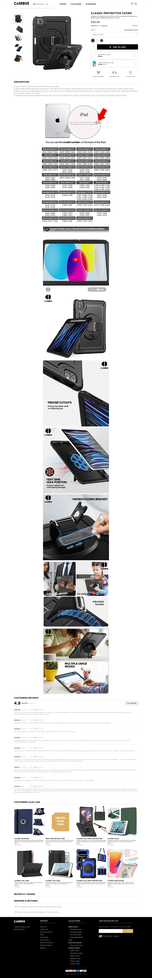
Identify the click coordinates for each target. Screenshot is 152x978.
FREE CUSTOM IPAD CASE (55, 838)
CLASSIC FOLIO (113, 838)
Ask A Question (132, 703)
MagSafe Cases (75, 958)
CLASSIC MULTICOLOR (115, 881)
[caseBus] (21, 3)
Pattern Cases (75, 961)
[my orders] (132, 3)
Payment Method (46, 945)
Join (127, 931)
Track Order (44, 937)
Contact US (44, 929)
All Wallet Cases (75, 929)
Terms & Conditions (46, 942)
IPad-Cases (23, 8)
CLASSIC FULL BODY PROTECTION (89, 838)
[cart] (135, 3)
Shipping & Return (46, 932)
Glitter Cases (74, 950)
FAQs (42, 935)
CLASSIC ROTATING (21, 838)
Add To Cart (119, 47)
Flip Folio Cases (75, 935)
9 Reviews (104, 25)
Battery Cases (75, 956)
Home (16, 8)
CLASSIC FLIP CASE (21, 881)
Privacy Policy (45, 940)
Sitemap (43, 948)
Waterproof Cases (76, 953)
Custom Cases (75, 964)
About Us (43, 927)
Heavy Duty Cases (76, 945)
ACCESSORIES (91, 4)
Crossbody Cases (76, 932)
